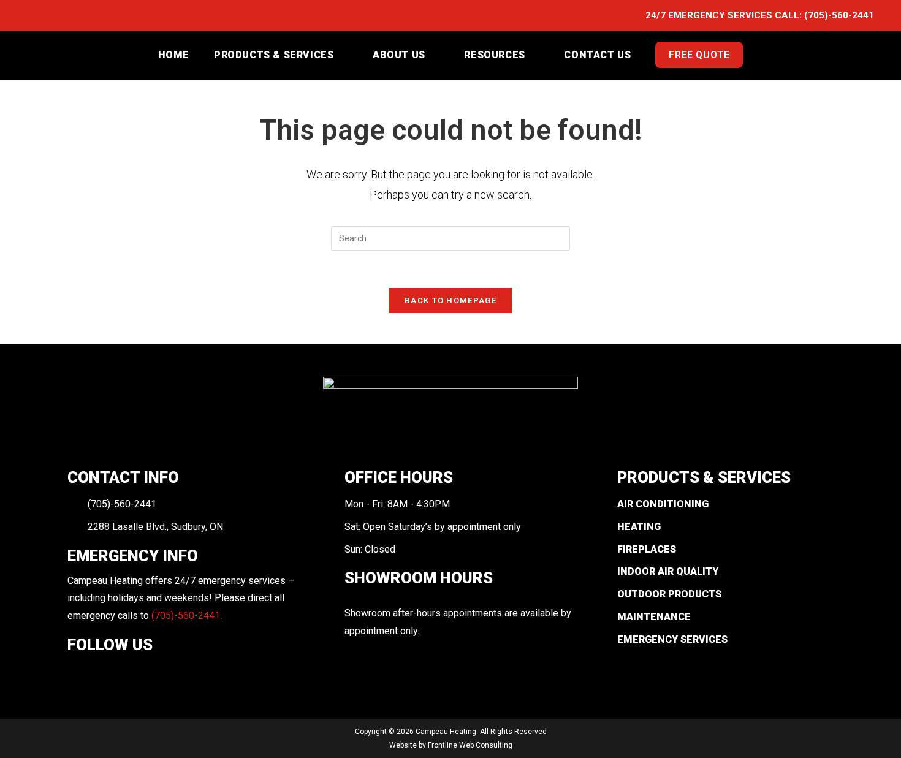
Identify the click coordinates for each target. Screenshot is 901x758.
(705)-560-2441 (839, 15)
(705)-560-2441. (186, 615)
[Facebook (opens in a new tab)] (33, 16)
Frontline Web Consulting (470, 745)
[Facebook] (76, 672)
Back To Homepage (450, 300)
